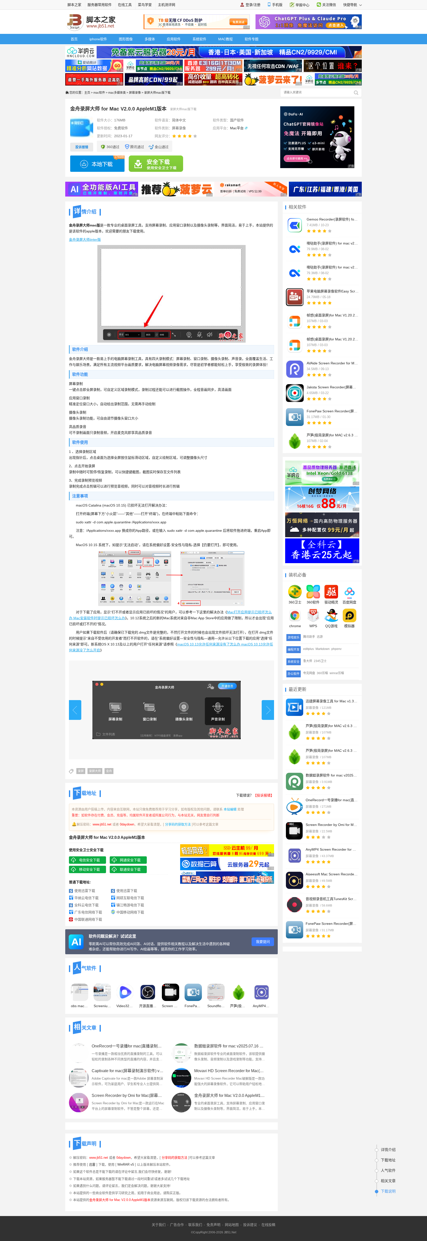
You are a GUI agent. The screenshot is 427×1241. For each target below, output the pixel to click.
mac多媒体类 (117, 92)
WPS (313, 626)
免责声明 (213, 1225)
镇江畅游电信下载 (130, 905)
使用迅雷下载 (84, 891)
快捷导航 (350, 5)
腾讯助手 (309, 637)
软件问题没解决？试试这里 (112, 936)
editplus (308, 649)
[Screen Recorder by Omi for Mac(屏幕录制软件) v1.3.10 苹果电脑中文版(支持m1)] (79, 1102)
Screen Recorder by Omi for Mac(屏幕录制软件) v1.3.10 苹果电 (332, 825)
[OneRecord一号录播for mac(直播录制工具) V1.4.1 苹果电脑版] (294, 806)
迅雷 (92, 1164)
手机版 (277, 5)
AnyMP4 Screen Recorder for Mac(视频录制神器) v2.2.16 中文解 (332, 849)
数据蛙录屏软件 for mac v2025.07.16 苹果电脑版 (332, 775)
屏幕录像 (135, 92)
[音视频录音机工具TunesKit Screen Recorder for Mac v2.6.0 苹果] (294, 905)
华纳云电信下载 (86, 898)
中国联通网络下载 (88, 919)
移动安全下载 (89, 869)
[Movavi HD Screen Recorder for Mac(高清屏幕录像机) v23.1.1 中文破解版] (181, 1078)
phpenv (336, 649)
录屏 (81, 771)
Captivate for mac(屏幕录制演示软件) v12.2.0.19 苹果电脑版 (128, 1071)
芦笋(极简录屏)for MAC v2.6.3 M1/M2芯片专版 (332, 726)
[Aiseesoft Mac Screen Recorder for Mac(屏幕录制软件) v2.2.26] (294, 880)
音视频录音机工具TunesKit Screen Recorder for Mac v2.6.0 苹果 (332, 899)
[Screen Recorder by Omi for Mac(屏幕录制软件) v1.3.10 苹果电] (294, 831)
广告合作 (177, 1225)
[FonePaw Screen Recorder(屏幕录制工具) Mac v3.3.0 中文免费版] (294, 929)
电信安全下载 (89, 860)
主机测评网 (166, 5)
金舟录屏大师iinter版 (85, 240)
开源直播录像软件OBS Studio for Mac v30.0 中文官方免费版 (147, 1006)
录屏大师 (95, 771)
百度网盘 (349, 602)
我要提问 (263, 942)
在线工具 (125, 5)
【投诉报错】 (263, 795)
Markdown (323, 649)
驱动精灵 (331, 602)
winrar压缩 (337, 673)
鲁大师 (307, 661)
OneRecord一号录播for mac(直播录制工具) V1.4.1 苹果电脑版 (332, 800)
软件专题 (251, 39)
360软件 (313, 602)
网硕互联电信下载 (130, 898)
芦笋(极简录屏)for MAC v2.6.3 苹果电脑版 (332, 751)
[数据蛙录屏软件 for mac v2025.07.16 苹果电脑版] (294, 781)
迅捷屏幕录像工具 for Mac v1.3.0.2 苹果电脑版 (332, 701)
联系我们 (195, 1225)
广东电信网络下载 (88, 912)
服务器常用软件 (99, 5)
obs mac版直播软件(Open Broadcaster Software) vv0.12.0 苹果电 (79, 1006)
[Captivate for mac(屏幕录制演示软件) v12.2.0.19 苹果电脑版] (79, 1078)
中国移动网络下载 (130, 912)
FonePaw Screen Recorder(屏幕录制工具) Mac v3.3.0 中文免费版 (332, 924)
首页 (74, 39)
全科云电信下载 (86, 905)
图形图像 (126, 39)
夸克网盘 (309, 673)
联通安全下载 (130, 869)
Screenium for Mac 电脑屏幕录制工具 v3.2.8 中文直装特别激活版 (102, 1006)
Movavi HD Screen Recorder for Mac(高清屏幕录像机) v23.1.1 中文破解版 (230, 1071)
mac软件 (99, 92)
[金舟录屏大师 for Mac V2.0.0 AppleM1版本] (181, 1102)
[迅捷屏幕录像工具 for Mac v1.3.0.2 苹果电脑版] (294, 707)
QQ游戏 (331, 626)
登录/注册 (253, 5)
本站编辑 (230, 809)
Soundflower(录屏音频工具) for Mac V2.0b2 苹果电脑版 (216, 1006)
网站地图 (232, 1225)
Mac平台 (237, 128)
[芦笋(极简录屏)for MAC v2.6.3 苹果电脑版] (294, 756)
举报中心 (302, 5)
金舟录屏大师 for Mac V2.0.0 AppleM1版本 (230, 1095)
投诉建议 (250, 1225)
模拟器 (349, 626)
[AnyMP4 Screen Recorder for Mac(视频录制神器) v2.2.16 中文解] (294, 855)
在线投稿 (268, 1225)
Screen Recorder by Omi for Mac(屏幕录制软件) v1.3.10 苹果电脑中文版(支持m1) (128, 1095)
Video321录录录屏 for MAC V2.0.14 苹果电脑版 (125, 1006)
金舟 (109, 771)
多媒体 (150, 39)
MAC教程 (225, 39)
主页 (87, 92)
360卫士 (295, 602)
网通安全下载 (130, 860)
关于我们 (159, 1225)
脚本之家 (74, 5)
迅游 (320, 637)
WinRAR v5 (125, 1164)
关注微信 (329, 5)
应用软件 (174, 39)
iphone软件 (98, 39)
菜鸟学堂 (145, 5)
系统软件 (199, 39)
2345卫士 (320, 661)
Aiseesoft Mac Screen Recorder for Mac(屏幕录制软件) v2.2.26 (332, 874)
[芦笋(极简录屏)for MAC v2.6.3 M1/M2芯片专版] (294, 732)
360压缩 (322, 673)
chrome (295, 626)
